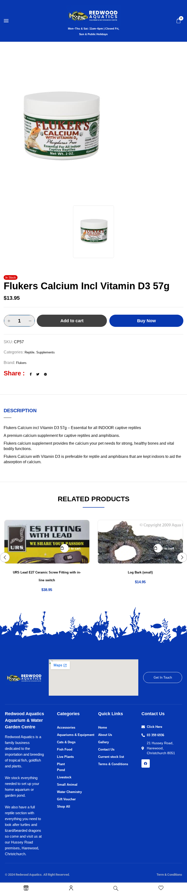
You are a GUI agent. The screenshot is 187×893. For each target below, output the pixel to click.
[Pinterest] (45, 374)
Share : (14, 373)
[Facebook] (30, 374)
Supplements (45, 352)
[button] (178, 21)
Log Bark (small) (140, 572)
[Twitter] (37, 374)
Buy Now (146, 320)
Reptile (29, 352)
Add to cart (72, 320)
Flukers (21, 363)
